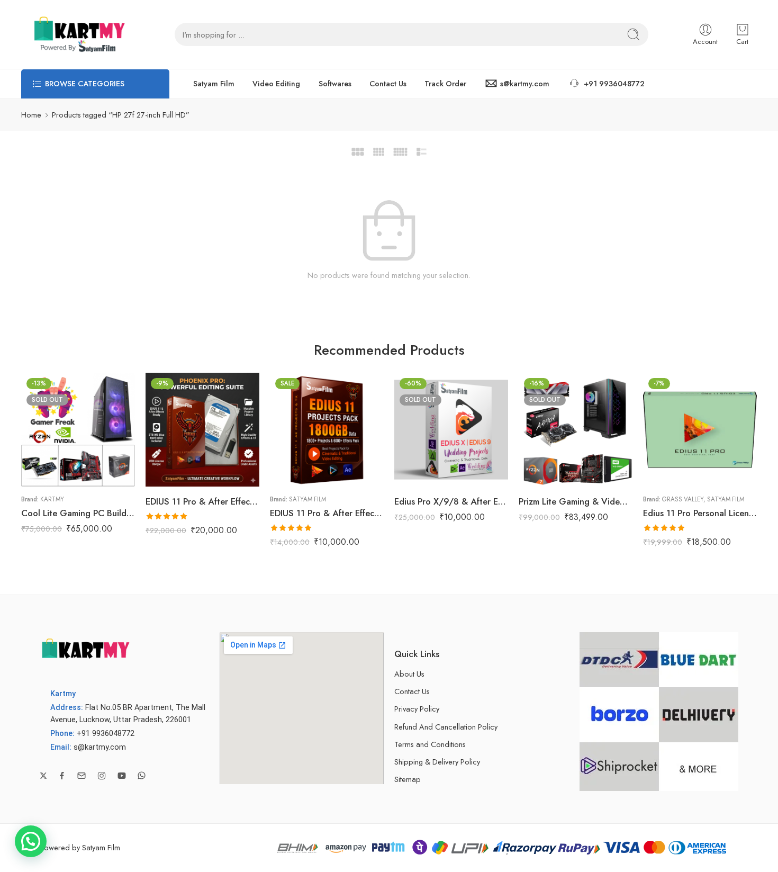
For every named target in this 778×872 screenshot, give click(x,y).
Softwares (335, 83)
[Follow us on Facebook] (62, 775)
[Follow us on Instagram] (101, 775)
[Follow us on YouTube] (121, 775)
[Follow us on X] (43, 775)
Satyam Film (213, 83)
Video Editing (276, 83)
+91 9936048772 (614, 83)
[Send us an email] (81, 775)
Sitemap (407, 779)
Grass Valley (682, 499)
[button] (31, 841)
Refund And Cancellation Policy (445, 726)
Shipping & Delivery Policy (437, 761)
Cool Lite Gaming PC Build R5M (78, 513)
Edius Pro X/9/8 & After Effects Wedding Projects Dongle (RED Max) (451, 501)
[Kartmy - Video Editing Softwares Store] (76, 34)
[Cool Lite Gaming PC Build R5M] (78, 430)
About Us (409, 673)
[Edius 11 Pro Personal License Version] (700, 430)
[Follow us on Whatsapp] (141, 775)
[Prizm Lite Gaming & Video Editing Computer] (575, 430)
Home (31, 114)
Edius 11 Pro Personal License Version (700, 513)
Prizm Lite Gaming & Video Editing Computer (575, 501)
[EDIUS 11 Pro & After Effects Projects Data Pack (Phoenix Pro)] (327, 430)
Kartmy (52, 499)
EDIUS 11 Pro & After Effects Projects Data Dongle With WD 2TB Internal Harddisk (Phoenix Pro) (202, 501)
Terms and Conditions (430, 744)
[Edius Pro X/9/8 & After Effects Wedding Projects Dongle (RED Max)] (451, 430)
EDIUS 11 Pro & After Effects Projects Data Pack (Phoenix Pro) (327, 513)
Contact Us (387, 83)
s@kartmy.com (524, 83)
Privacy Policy (416, 708)
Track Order (445, 83)
